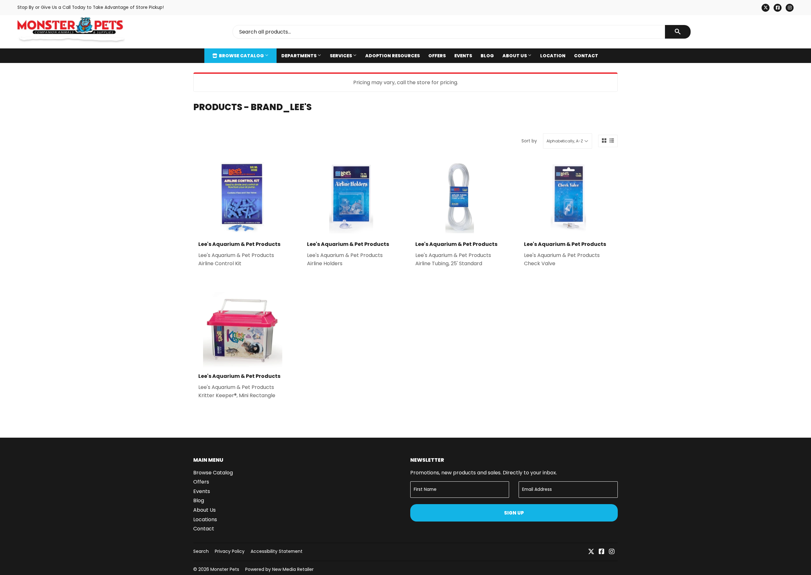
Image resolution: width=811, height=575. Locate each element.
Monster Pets (224, 569)
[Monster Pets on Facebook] (601, 552)
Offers (437, 56)
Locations (205, 519)
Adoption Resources (392, 56)
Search (201, 551)
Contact (586, 56)
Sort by (529, 141)
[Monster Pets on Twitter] (591, 552)
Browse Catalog (241, 56)
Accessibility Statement (277, 551)
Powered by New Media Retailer (279, 569)
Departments (299, 56)
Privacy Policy (230, 551)
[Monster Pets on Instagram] (612, 552)
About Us (515, 56)
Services (341, 56)
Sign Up (514, 512)
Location (552, 56)
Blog (487, 56)
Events (463, 56)
